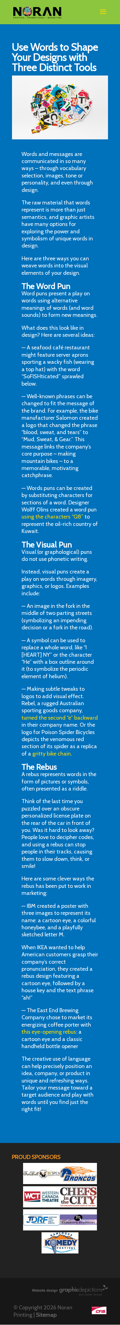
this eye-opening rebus (49, 1031)
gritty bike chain (51, 753)
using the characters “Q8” (52, 516)
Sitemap (46, 1314)
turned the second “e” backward (60, 717)
